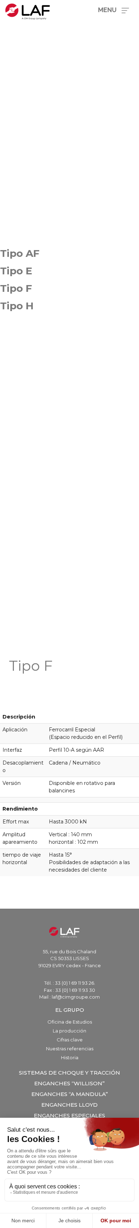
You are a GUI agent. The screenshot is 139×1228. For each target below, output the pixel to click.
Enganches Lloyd (69, 1104)
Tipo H (17, 306)
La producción (69, 1031)
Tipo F (16, 288)
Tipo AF (20, 253)
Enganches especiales (69, 1115)
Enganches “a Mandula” (69, 1094)
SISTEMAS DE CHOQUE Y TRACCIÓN (69, 1072)
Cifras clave (70, 1039)
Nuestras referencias (69, 1048)
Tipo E (16, 271)
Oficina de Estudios (69, 1022)
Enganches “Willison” (69, 1083)
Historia (69, 1057)
